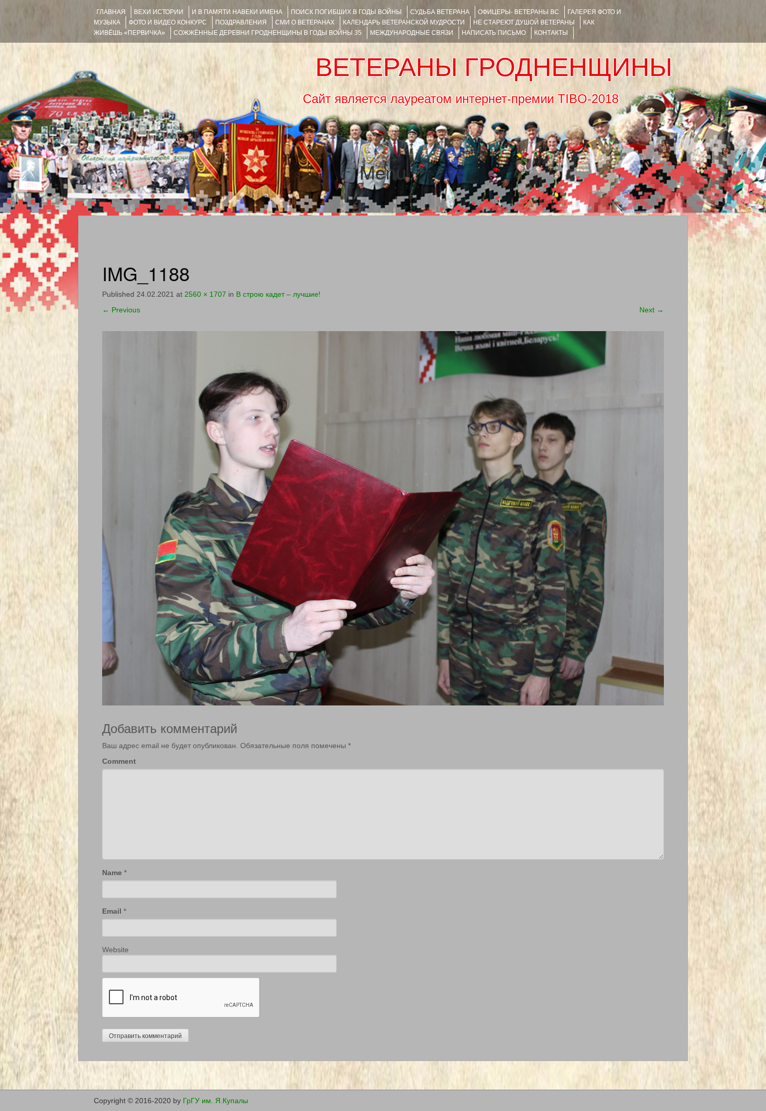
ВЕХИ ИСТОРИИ (158, 12)
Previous (121, 310)
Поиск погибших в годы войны (346, 12)
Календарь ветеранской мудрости (404, 22)
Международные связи (411, 32)
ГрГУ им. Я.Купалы (215, 1100)
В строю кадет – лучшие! (278, 294)
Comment (119, 761)
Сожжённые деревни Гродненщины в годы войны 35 (268, 32)
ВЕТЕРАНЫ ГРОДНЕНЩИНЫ (493, 67)
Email (111, 911)
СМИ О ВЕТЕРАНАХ (305, 22)
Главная (111, 12)
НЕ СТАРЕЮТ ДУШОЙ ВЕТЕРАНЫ (524, 22)
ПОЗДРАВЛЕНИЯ (241, 22)
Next (651, 310)
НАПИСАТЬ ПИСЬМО (494, 32)
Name (112, 872)
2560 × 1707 (205, 294)
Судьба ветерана (440, 12)
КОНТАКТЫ (551, 32)
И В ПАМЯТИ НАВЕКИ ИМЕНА (237, 12)
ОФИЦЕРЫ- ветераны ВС (518, 12)
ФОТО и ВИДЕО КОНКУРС (168, 22)
